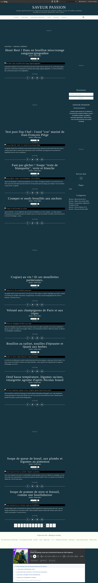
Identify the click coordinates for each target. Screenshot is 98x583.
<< (15, 525)
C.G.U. (53, 539)
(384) (79, 201)
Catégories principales (38, 17)
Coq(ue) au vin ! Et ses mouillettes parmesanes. (35, 278)
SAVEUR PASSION (49, 7)
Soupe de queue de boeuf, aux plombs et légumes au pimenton (35, 460)
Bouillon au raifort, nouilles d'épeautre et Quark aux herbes (34, 345)
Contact (64, 17)
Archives (56, 17)
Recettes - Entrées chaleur (35, 55)
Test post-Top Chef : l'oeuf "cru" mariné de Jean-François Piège (34, 133)
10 (47, 525)
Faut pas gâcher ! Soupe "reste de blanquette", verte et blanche (35, 166)
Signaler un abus (47, 539)
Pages (49, 17)
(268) (78, 209)
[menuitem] (16, 17)
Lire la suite (35, 74)
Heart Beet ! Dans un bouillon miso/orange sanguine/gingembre (34, 51)
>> (54, 525)
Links (70, 189)
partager (44, 560)
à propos (53, 560)
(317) (78, 207)
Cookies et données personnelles (82, 539)
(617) (77, 199)
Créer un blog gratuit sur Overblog (25, 539)
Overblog (58, 535)
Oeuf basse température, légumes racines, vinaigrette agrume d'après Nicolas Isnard (34, 378)
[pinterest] (57, 1)
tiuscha (82, 119)
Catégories (24, 17)
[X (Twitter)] (55, 1)
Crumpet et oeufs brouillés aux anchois (35, 198)
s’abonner (35, 560)
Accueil (16, 17)
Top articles (36, 539)
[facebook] (52, 1)
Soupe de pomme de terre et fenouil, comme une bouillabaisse (35, 493)
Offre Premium (71, 539)
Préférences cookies (93, 539)
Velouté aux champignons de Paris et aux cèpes (35, 312)
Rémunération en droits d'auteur (61, 539)
